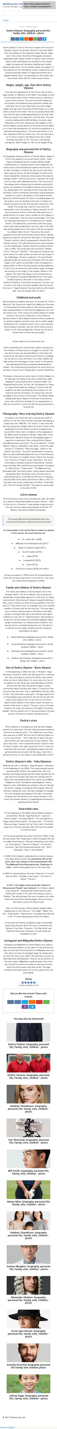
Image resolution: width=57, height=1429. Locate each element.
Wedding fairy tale (13, 4)
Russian (3, 1427)
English (6, 20)
